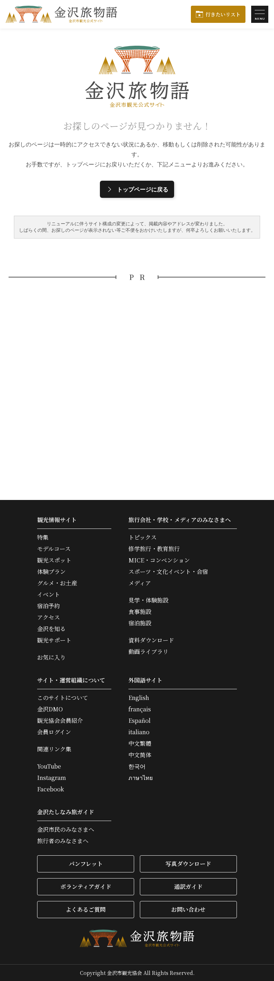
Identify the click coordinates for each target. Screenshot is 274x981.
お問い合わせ (188, 909)
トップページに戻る (142, 189)
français (139, 709)
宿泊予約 (48, 606)
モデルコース (54, 549)
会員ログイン (54, 732)
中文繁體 (139, 743)
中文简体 (139, 755)
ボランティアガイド (85, 886)
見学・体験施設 (148, 600)
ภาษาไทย (140, 778)
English (138, 698)
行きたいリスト (223, 14)
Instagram (51, 778)
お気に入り (51, 657)
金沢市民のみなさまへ (65, 829)
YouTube (49, 766)
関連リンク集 (54, 749)
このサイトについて (62, 698)
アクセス (48, 617)
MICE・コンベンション (159, 560)
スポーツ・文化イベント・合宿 (168, 572)
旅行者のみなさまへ (62, 841)
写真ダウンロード (188, 864)
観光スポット (54, 560)
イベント (48, 594)
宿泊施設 (139, 623)
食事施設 (139, 612)
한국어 (137, 766)
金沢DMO (50, 709)
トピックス (142, 537)
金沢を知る (51, 629)
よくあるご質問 (86, 909)
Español (139, 721)
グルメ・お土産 (57, 583)
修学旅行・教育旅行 (154, 549)
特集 (43, 537)
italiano (138, 732)
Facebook (50, 789)
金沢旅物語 (61, 14)
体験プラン (51, 572)
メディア (139, 583)
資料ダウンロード (151, 640)
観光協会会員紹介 (60, 721)
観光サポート (54, 640)
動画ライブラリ (148, 652)
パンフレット (86, 864)
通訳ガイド (188, 886)
